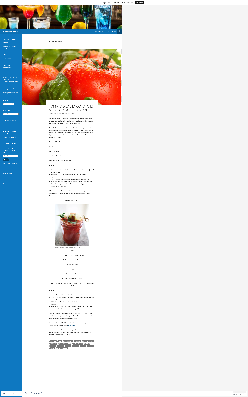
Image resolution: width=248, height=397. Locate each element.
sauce (68, 346)
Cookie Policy (37, 393)
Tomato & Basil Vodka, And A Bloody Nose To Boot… (71, 108)
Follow (6, 159)
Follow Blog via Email (10, 143)
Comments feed (7, 65)
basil (60, 341)
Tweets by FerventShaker (9, 137)
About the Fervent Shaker (101, 31)
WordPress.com (7, 67)
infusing (52, 346)
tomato (90, 346)
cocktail (78, 341)
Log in (4, 60)
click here (71, 325)
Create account (7, 58)
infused (87, 343)
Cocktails (52, 103)
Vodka (52, 348)
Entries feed (6, 63)
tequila (83, 346)
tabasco (75, 346)
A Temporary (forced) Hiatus (10, 81)
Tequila (114, 31)
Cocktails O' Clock (63, 103)
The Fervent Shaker (10, 31)
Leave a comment (69, 113)
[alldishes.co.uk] (7, 173)
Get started (139, 2)
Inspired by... (74, 103)
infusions (61, 346)
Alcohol (53, 341)
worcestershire (62, 348)
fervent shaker (78, 343)
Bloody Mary (68, 341)
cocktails (53, 343)
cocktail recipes (88, 341)
